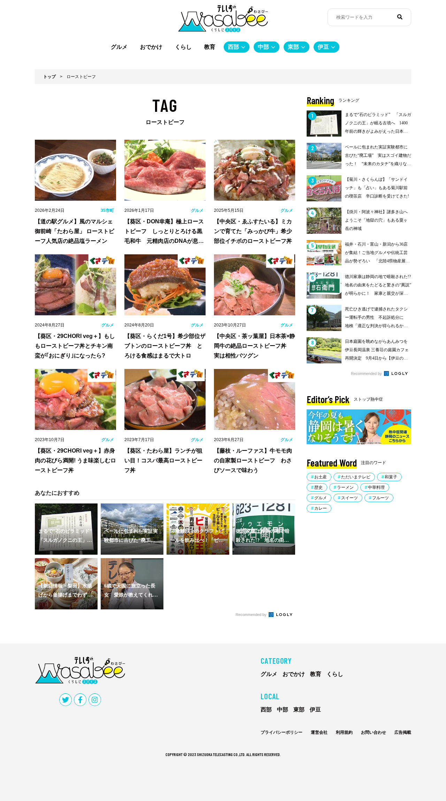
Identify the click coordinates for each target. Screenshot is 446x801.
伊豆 (323, 47)
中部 (263, 47)
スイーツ (349, 497)
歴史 (318, 487)
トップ (49, 76)
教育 (209, 47)
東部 (293, 47)
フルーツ (380, 497)
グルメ (119, 47)
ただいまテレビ (355, 477)
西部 (233, 47)
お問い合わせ (373, 732)
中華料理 (376, 487)
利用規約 (344, 732)
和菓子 (391, 477)
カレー (320, 508)
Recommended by (252, 615)
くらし (183, 47)
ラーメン (345, 487)
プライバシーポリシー (281, 732)
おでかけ (151, 47)
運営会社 (319, 732)
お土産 (320, 477)
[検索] (399, 17)
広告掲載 (402, 732)
